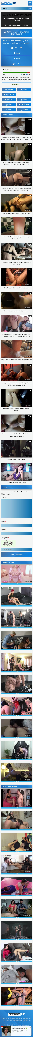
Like (15, 48)
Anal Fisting (9, 89)
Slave (9, 109)
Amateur (25, 109)
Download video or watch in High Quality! (17, 33)
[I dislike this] (21, 48)
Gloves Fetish (25, 104)
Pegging (25, 99)
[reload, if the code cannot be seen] (8, 546)
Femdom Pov (10, 94)
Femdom (9, 99)
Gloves (25, 89)
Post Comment (16, 555)
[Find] (30, 8)
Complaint (17, 64)
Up (8, 3)
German (9, 104)
